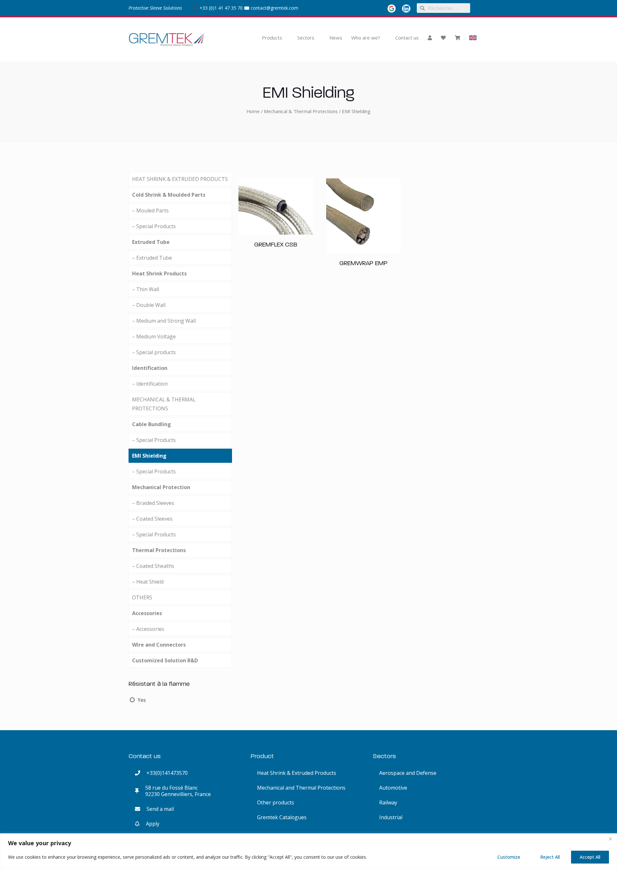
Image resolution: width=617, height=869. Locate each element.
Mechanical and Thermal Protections (301, 787)
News (335, 37)
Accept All (590, 857)
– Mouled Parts (150, 210)
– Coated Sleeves (152, 518)
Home (253, 111)
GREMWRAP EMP (363, 263)
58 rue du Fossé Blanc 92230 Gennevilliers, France (175, 791)
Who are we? (365, 37)
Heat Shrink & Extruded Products (296, 772)
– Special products (154, 352)
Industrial (390, 817)
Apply (149, 823)
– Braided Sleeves (153, 502)
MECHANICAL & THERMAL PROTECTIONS (164, 404)
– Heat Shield (148, 581)
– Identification (150, 383)
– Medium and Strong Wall (164, 320)
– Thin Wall (145, 289)
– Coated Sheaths (153, 565)
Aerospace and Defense (407, 772)
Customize (508, 857)
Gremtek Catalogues (282, 817)
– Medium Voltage (154, 336)
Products (272, 37)
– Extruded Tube (152, 257)
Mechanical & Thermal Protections (301, 111)
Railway (388, 802)
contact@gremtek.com (274, 8)
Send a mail (157, 808)
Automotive (393, 787)
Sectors (305, 37)
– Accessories (148, 628)
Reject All (550, 857)
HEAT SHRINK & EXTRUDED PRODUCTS (180, 179)
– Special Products (154, 226)
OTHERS (142, 597)
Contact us (407, 37)
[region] (308, 851)
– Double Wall (148, 305)
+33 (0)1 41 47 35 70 (220, 8)
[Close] (610, 839)
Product (262, 756)
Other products (275, 802)
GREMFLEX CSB (275, 244)
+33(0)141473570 (164, 772)
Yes (142, 699)
